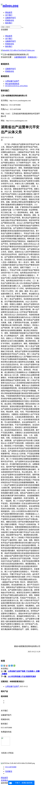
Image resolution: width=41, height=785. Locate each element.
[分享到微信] (14, 665)
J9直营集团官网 (20, 57)
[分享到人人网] (12, 665)
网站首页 (8, 12)
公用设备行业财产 (12, 81)
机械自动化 (9, 20)
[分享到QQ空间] (4, 665)
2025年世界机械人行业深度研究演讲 (22, 676)
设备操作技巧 (10, 18)
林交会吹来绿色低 (12, 84)
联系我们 (8, 23)
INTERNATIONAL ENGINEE (16, 86)
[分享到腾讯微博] (9, 665)
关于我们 (8, 15)
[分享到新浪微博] (7, 665)
